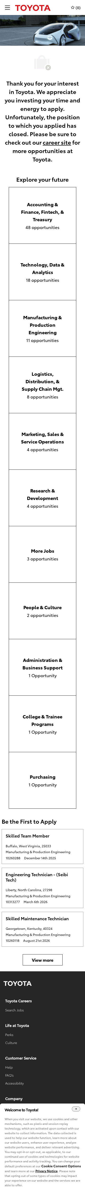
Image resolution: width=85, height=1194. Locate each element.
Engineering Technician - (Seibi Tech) (37, 877)
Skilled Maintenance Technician (37, 918)
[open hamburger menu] (7, 8)
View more (42, 960)
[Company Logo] (33, 7)
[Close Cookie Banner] (76, 1109)
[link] (18, 983)
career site (57, 142)
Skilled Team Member (27, 835)
